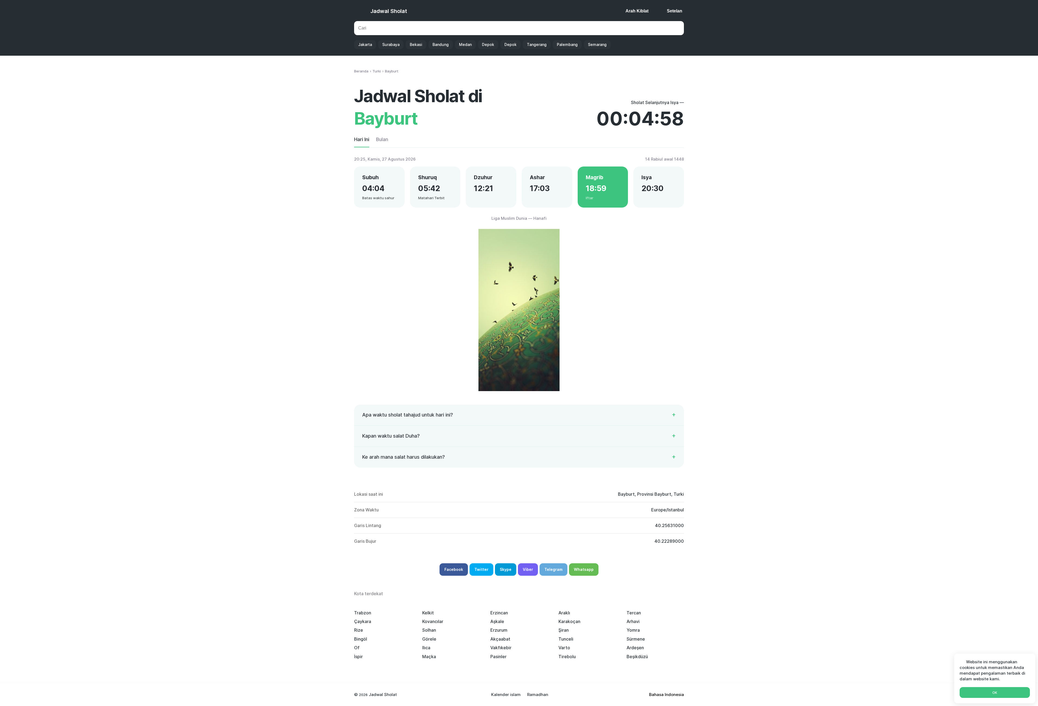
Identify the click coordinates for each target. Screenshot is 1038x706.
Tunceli (565, 639)
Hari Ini (361, 139)
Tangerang (537, 44)
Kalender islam (506, 694)
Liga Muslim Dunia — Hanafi (519, 218)
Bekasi (416, 44)
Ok (994, 693)
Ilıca (426, 647)
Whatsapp (584, 569)
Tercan (634, 612)
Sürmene (636, 639)
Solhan (429, 630)
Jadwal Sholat (388, 11)
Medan (465, 44)
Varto (564, 647)
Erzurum (498, 630)
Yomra (633, 630)
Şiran (563, 630)
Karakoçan (569, 621)
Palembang (567, 44)
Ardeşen (635, 647)
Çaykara (362, 621)
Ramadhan (537, 694)
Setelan (674, 11)
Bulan (382, 139)
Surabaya (391, 44)
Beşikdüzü (637, 656)
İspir (358, 656)
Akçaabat (500, 639)
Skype (505, 569)
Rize (358, 630)
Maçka (429, 656)
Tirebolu (567, 656)
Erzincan (499, 612)
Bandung (440, 44)
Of (357, 647)
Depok (488, 44)
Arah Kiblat (637, 11)
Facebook (453, 569)
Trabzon (362, 612)
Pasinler (498, 656)
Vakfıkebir (500, 647)
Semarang (597, 44)
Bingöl (360, 639)
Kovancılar (432, 621)
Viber (528, 569)
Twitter (481, 569)
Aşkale (497, 621)
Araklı (564, 612)
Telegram (553, 569)
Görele (429, 639)
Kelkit (428, 612)
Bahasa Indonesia (666, 694)
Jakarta (365, 44)
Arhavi (633, 621)
